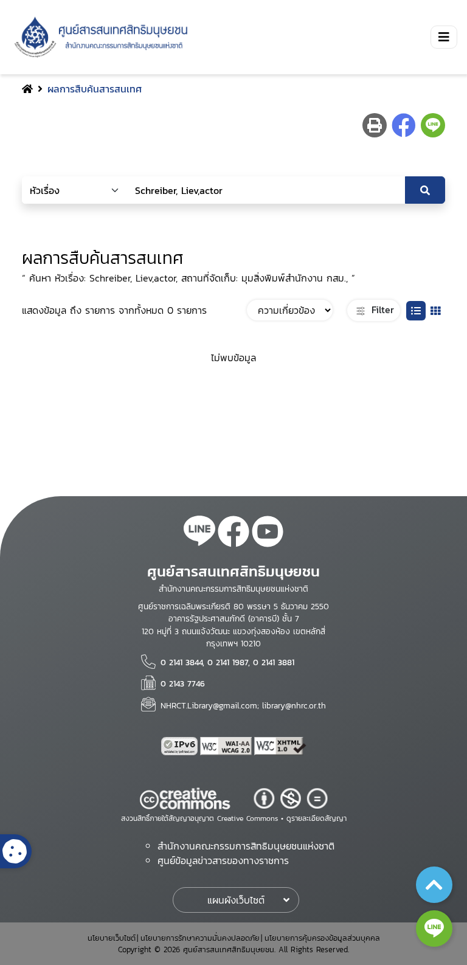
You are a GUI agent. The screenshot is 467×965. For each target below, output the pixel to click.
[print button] (374, 125)
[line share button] (433, 125)
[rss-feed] (199, 533)
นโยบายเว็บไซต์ (112, 938)
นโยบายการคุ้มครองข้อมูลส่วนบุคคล (322, 938)
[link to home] (99, 37)
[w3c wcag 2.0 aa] (227, 746)
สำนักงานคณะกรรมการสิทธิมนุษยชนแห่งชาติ (245, 846)
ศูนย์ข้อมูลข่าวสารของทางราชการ (223, 860)
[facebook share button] (404, 125)
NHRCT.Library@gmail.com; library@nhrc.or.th (243, 705)
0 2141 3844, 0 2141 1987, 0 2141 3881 (227, 662)
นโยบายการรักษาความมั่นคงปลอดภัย (200, 938)
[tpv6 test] (180, 746)
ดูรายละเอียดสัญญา (316, 818)
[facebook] (233, 533)
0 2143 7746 (183, 683)
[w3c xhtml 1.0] (280, 746)
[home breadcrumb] (27, 88)
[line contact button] (434, 928)
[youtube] (267, 533)
